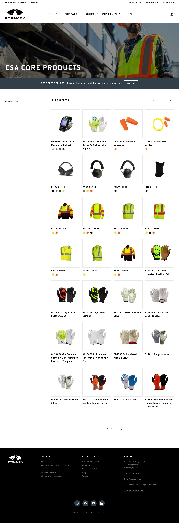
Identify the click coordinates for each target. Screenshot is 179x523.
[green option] (60, 191)
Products (53, 14)
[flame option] (56, 149)
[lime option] (63, 191)
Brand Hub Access (135, 3)
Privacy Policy (91, 513)
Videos (85, 476)
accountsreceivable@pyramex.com (140, 485)
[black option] (63, 149)
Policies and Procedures (51, 476)
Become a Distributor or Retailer (55, 465)
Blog (84, 472)
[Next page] (122, 429)
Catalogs (86, 465)
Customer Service (168, 3)
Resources (90, 14)
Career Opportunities (49, 469)
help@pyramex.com (133, 479)
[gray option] (56, 191)
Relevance (152, 100)
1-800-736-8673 (131, 473)
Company (71, 14)
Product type (11, 102)
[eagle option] (53, 149)
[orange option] (115, 149)
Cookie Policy (103, 513)
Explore (131, 83)
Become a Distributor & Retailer (15, 3)
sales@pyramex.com (133, 490)
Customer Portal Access (151, 3)
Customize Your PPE (117, 14)
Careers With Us (34, 3)
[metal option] (60, 149)
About (42, 462)
